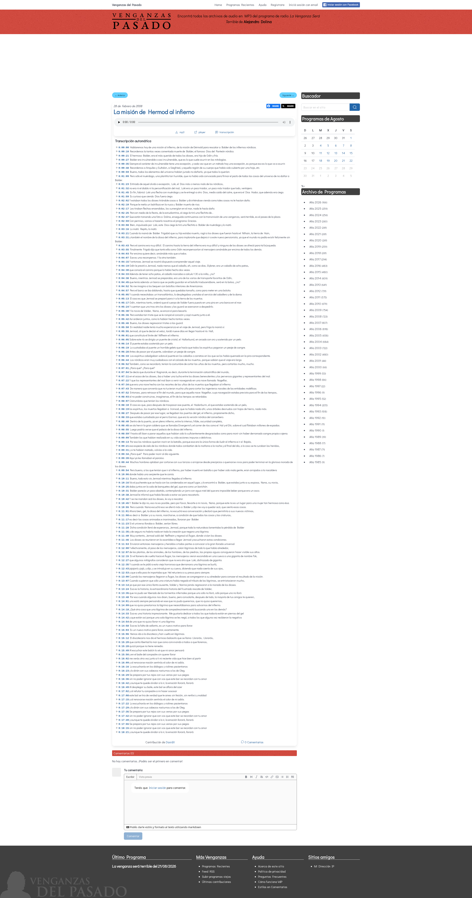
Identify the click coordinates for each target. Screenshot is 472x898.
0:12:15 (124, 556)
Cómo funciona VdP (270, 882)
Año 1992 (317, 418)
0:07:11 (124, 376)
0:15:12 (124, 638)
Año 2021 (318, 234)
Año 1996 (317, 392)
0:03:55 (124, 249)
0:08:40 (124, 421)
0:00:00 (124, 147)
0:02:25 (124, 213)
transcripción (227, 132)
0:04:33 (124, 274)
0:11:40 (124, 536)
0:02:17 (124, 208)
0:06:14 (124, 343)
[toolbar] (269, 777)
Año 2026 (318, 202)
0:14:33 (124, 613)
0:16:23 (124, 671)
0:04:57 (124, 290)
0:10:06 (124, 474)
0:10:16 (124, 482)
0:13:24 (124, 589)
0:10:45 (124, 503)
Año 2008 (318, 316)
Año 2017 (318, 259)
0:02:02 (124, 200)
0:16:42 (124, 683)
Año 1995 (317, 399)
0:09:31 (124, 450)
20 (335, 160)
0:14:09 (124, 605)
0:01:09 (124, 176)
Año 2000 (318, 367)
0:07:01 (124, 368)
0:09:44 (124, 462)
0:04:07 (124, 257)
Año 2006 (318, 329)
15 (351, 153)
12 (328, 153)
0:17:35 (124, 711)
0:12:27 (124, 560)
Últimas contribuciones (216, 882)
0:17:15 (124, 699)
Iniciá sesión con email (303, 5)
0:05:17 (124, 302)
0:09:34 (124, 454)
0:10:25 (124, 487)
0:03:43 (124, 245)
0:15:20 (124, 642)
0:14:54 (124, 621)
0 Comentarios (253, 742)
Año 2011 (318, 297)
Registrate (277, 5)
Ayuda (262, 5)
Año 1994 (318, 405)
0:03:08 (124, 225)
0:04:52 (124, 286)
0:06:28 (124, 352)
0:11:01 (124, 511)
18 (320, 160)
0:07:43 (124, 388)
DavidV (170, 742)
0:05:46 (124, 323)
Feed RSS (208, 871)
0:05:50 (124, 327)
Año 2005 (318, 335)
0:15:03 (124, 630)
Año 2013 (318, 285)
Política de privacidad (272, 871)
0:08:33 (124, 417)
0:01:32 (124, 188)
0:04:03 (124, 253)
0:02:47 (124, 217)
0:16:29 (124, 675)
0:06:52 (124, 364)
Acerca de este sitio (271, 866)
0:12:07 (124, 552)
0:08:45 (124, 425)
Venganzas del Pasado (126, 5)
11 (320, 153)
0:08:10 (124, 405)
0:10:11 (124, 478)
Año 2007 (318, 323)
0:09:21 (124, 446)
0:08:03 (124, 397)
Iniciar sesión (157, 788)
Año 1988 (317, 443)
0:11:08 (124, 515)
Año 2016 (318, 266)
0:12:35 (124, 564)
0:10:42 (124, 499)
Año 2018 (318, 253)
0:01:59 (124, 196)
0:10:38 (124, 495)
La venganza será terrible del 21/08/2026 (144, 866)
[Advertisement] (236, 62)
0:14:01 (124, 601)
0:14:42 (124, 617)
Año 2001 (317, 361)
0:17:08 (124, 695)
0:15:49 (124, 650)
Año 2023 (318, 221)
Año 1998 (317, 380)
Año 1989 (317, 437)
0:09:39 (124, 458)
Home (218, 5)
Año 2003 (318, 348)
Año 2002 (318, 354)
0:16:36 (124, 679)
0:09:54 (124, 470)
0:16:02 (124, 658)
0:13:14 (124, 585)
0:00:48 (124, 168)
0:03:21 (124, 233)
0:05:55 (124, 331)
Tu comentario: (133, 770)
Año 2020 (318, 240)
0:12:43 (124, 568)
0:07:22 (124, 380)
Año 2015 (318, 272)
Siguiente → (288, 95)
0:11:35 (124, 532)
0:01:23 (124, 184)
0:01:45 (124, 192)
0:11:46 (124, 540)
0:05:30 (124, 311)
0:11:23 (124, 523)
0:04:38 (124, 278)
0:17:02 (124, 691)
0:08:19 (124, 409)
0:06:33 (124, 356)
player (202, 132)
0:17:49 (124, 720)
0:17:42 (124, 716)
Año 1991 (317, 424)
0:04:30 (124, 270)
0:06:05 (124, 339)
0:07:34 (124, 384)
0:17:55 (124, 724)
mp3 (182, 132)
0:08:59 (124, 433)
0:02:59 (124, 221)
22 (351, 160)
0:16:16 (124, 666)
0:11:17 (124, 519)
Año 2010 (318, 304)
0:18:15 (124, 728)
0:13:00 (124, 576)
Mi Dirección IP (324, 866)
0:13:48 (124, 597)
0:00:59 (124, 172)
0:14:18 (124, 609)
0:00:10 (124, 151)
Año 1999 (317, 373)
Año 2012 (317, 291)
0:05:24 (124, 307)
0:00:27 (124, 160)
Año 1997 (317, 386)
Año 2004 (319, 342)
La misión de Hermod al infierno (154, 111)
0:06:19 (124, 347)
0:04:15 (124, 262)
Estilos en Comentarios (272, 887)
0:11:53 (124, 544)
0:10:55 (124, 507)
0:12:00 (124, 548)
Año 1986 (316, 456)
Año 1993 (318, 411)
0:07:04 (124, 372)
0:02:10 (124, 204)
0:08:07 (124, 401)
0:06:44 (124, 360)
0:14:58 (124, 626)
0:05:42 (124, 319)
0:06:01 (124, 335)
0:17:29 (124, 707)
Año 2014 (318, 278)
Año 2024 (318, 215)
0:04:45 (124, 282)
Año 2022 (318, 227)
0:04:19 (124, 266)
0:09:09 (124, 437)
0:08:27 (124, 413)
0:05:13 (124, 298)
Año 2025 (318, 208)
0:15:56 (124, 654)
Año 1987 (317, 449)
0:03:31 (124, 237)
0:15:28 (124, 646)
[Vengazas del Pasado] (141, 28)
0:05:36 (124, 315)
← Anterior (120, 95)
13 (335, 153)
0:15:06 (124, 634)
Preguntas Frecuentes (272, 876)
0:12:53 (124, 572)
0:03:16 (124, 229)
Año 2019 (318, 246)
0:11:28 (124, 527)
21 (343, 160)
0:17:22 (124, 703)
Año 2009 (318, 310)
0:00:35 (124, 164)
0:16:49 (124, 687)
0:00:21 (124, 156)
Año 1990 (316, 430)
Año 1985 (317, 462)
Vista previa (145, 777)
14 (343, 153)
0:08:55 (124, 429)
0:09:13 (124, 442)
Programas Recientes (240, 5)
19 (328, 160)
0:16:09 (124, 662)
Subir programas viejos (216, 876)
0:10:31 (124, 491)
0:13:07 (124, 581)
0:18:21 (124, 732)
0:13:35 (124, 593)
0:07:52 (124, 392)
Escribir (130, 777)
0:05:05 (124, 294)
